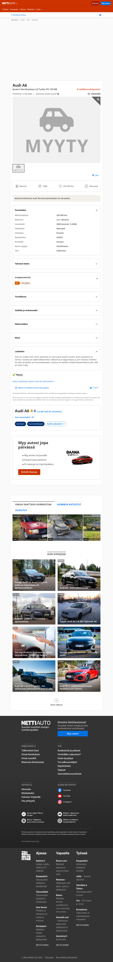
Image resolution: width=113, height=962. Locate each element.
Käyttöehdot (64, 766)
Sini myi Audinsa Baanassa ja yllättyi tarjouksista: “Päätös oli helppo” (34, 642)
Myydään (14, 20)
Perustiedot (20, 210)
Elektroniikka (21, 324)
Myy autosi (106, 3)
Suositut (21, 510)
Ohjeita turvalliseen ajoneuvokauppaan (33, 388)
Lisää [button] (38, 9)
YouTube (66, 796)
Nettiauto (9, 3)
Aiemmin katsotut (69, 504)
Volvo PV (65, 527)
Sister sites (17, 3)
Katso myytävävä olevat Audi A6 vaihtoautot (33, 381)
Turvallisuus (20, 296)
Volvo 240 (30, 527)
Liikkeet (23, 9)
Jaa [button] (96, 175)
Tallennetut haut (30, 750)
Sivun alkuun (56, 704)
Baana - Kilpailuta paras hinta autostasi (35, 821)
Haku (6, 9)
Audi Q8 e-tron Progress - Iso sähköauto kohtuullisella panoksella (34, 676)
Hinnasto (26, 789)
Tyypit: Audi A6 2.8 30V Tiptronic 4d (79, 608)
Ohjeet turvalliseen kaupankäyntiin (70, 821)
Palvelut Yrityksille (31, 797)
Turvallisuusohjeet (67, 762)
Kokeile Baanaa (29, 471)
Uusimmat (14, 9)
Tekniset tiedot (22, 263)
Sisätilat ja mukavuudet (26, 310)
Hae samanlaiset (24, 417)
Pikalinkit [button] (31, 9)
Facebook (67, 790)
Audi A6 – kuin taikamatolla (79, 575)
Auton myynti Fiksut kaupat (35, 814)
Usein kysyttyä (65, 758)
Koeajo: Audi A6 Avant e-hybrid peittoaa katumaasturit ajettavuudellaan (34, 575)
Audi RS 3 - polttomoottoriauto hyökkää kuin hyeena (79, 676)
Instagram (67, 802)
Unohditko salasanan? (69, 754)
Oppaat (61, 769)
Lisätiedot (19, 351)
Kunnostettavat (36, 424)
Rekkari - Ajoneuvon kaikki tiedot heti (71, 814)
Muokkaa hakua (19, 15)
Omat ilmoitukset (30, 754)
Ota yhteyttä (28, 800)
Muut (17, 337)
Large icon (96, 101)
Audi (23, 20)
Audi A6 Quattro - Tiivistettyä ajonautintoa (34, 608)
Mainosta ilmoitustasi (32, 762)
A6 (28, 20)
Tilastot (95, 388)
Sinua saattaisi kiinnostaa (33, 504)
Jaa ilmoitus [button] (100, 15)
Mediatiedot (27, 793)
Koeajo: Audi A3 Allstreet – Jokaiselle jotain (79, 642)
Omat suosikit (28, 758)
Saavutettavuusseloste (69, 773)
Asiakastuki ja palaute (69, 750)
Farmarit (20, 424)
